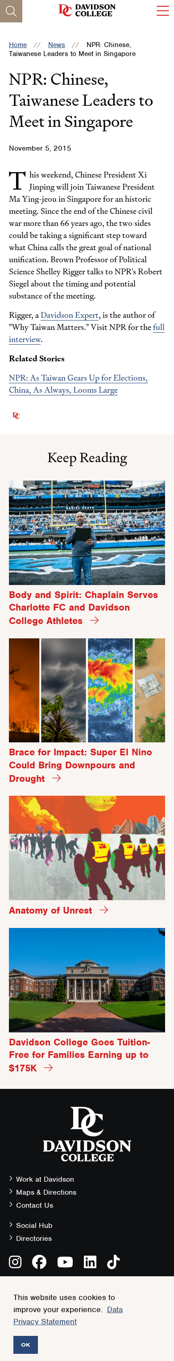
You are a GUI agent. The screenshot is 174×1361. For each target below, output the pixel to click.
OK (25, 1344)
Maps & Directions (46, 1192)
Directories (34, 1238)
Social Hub (34, 1225)
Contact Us (34, 1205)
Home (18, 44)
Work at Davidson (45, 1179)
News (56, 44)
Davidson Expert (70, 315)
